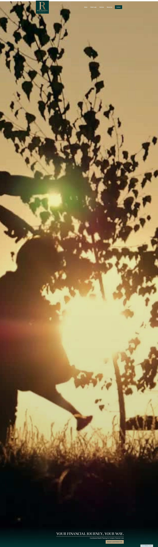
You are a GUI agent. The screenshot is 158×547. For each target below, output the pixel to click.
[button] (86, 7)
